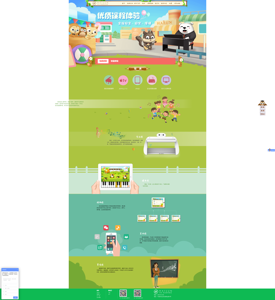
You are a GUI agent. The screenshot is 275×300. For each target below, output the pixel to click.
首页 (123, 3)
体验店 (98, 292)
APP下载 (98, 296)
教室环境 (114, 61)
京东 (109, 294)
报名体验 (177, 3)
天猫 (109, 292)
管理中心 (99, 294)
